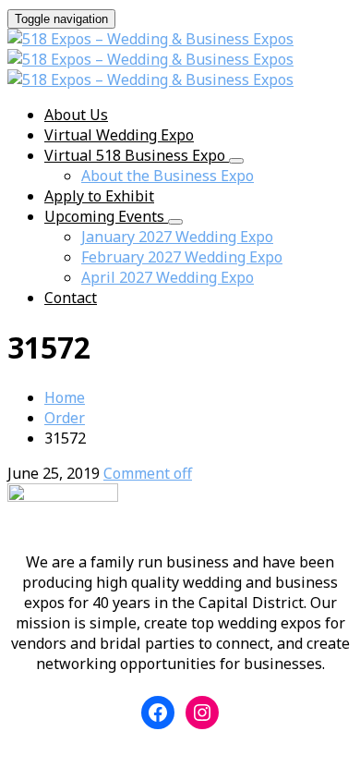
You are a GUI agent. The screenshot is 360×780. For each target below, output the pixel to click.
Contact (70, 297)
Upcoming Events (106, 216)
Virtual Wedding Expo (119, 135)
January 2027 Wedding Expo (177, 236)
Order (64, 418)
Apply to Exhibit (99, 196)
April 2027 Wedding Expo (167, 277)
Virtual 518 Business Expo (136, 155)
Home (64, 397)
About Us (76, 114)
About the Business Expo (167, 175)
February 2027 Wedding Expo (181, 257)
